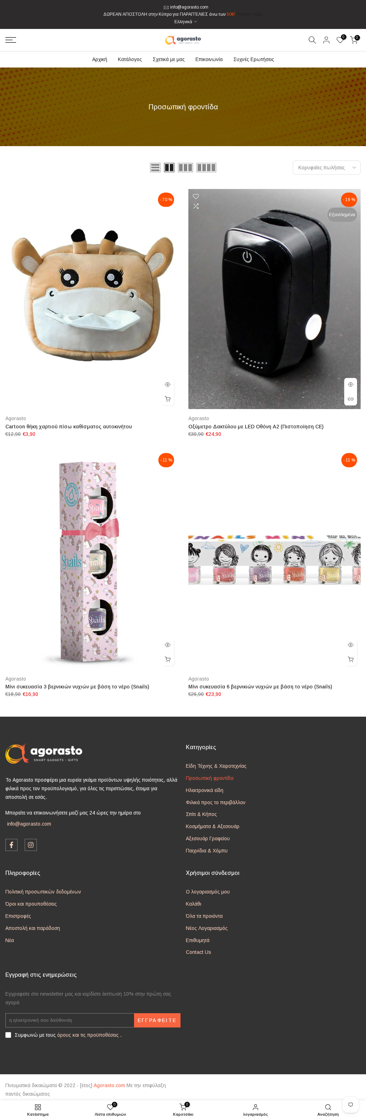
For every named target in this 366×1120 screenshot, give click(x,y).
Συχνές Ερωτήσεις (253, 59)
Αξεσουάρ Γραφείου (208, 838)
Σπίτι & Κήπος (201, 814)
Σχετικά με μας (169, 59)
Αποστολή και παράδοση (32, 928)
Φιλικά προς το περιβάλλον (216, 802)
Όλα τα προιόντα (204, 916)
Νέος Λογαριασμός (207, 928)
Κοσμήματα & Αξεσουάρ (212, 826)
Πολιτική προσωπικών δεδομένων (43, 892)
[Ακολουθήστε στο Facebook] (11, 845)
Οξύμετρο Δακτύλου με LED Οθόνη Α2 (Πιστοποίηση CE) (255, 426)
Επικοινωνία (209, 59)
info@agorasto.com (189, 7)
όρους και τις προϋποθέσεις (88, 1035)
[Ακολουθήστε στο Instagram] (31, 845)
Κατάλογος (130, 59)
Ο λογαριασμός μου (208, 892)
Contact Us (198, 952)
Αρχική (99, 59)
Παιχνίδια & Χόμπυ (207, 850)
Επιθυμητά (197, 940)
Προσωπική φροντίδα (209, 778)
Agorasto (15, 418)
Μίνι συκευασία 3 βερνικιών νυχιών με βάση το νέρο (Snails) (77, 687)
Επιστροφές (18, 916)
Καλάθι (193, 904)
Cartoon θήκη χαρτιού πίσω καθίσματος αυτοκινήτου (68, 426)
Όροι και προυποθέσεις (31, 904)
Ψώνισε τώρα (249, 14)
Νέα (9, 940)
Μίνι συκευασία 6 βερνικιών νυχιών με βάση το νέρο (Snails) (260, 687)
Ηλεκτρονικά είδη (204, 790)
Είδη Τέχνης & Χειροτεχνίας (216, 766)
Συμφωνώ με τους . (68, 1035)
